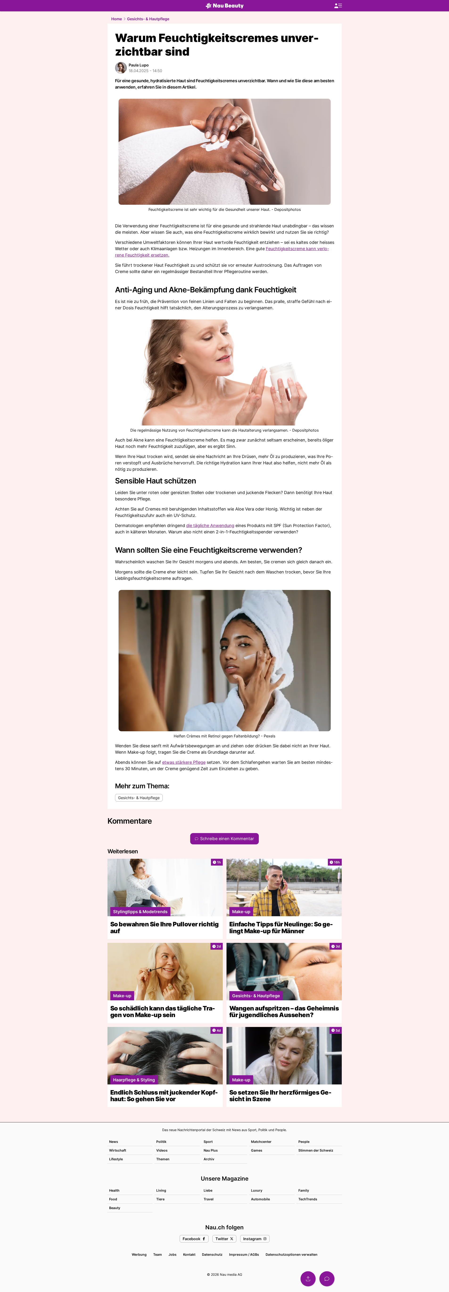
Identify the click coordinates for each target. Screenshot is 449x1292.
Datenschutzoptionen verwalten (291, 1254)
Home (116, 18)
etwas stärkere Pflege (184, 762)
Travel (209, 1199)
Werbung (139, 1254)
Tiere (160, 1199)
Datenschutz (212, 1254)
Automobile (260, 1199)
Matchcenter (261, 1142)
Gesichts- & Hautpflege (148, 18)
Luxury (256, 1190)
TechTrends (307, 1199)
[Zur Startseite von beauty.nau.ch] (225, 5)
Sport (208, 1142)
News (113, 1142)
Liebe (208, 1190)
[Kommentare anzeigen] (326, 1278)
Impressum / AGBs (244, 1254)
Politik (161, 1142)
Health (114, 1190)
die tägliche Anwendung (210, 525)
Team (157, 1254)
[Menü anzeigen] (338, 5)
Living (161, 1190)
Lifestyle (116, 1159)
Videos (162, 1150)
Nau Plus (211, 1150)
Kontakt (189, 1254)
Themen (162, 1159)
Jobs (173, 1254)
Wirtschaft (117, 1150)
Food (113, 1199)
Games (256, 1150)
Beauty (114, 1208)
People (303, 1142)
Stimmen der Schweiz (315, 1150)
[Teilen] (308, 1278)
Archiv (209, 1159)
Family (303, 1190)
